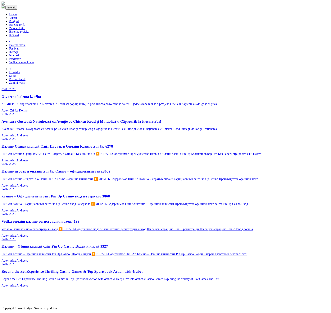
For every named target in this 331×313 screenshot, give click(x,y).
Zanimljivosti (17, 82)
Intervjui (14, 52)
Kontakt (14, 35)
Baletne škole (17, 45)
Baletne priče (17, 24)
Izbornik (11, 7)
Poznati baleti (17, 79)
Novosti (14, 55)
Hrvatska (14, 72)
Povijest (14, 21)
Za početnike (17, 28)
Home (13, 14)
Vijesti (13, 17)
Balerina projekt (19, 31)
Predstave (15, 58)
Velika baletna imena (21, 62)
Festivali (14, 48)
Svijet (12, 75)
